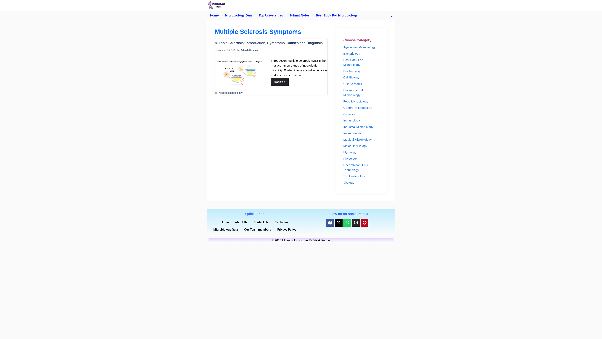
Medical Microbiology (231, 92)
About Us (241, 222)
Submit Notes (299, 15)
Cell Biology (351, 77)
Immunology (351, 120)
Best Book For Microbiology (337, 15)
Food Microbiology (355, 101)
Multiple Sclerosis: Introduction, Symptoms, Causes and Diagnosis (269, 43)
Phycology (350, 158)
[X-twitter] (339, 223)
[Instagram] (356, 223)
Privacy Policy (286, 229)
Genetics (349, 114)
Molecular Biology (355, 146)
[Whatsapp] (347, 223)
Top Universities (271, 15)
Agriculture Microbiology (359, 47)
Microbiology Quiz (238, 15)
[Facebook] (330, 223)
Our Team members (257, 229)
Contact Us (261, 222)
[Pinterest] (364, 223)
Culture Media (352, 84)
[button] (390, 15)
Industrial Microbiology (358, 127)
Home (214, 15)
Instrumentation (353, 133)
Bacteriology (351, 53)
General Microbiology (357, 107)
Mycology (349, 152)
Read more (279, 81)
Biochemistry (352, 71)
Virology (348, 182)
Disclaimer (282, 222)
